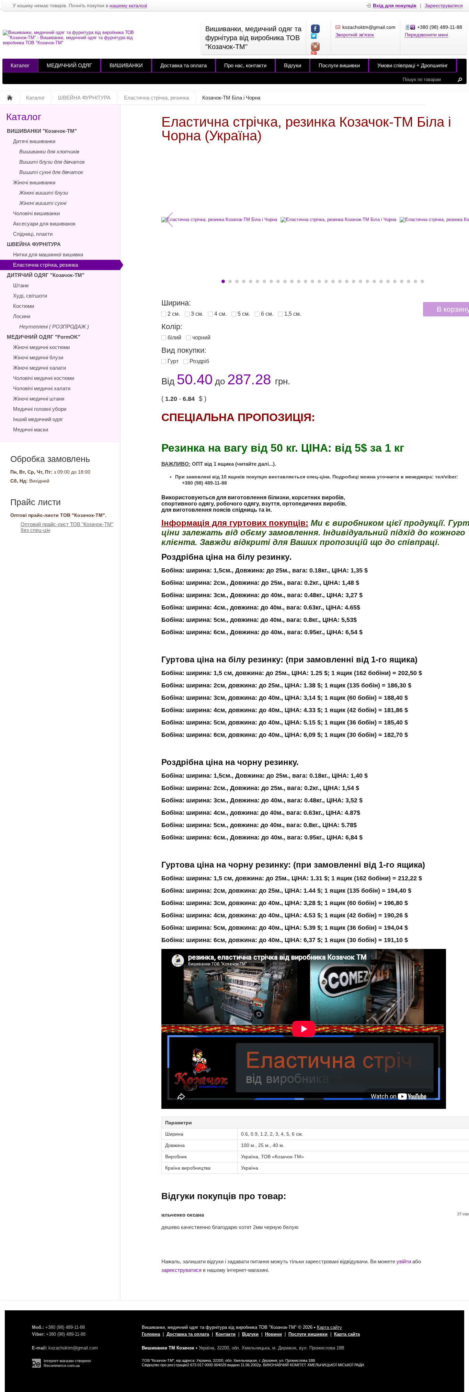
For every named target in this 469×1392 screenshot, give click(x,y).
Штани (20, 285)
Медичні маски (30, 429)
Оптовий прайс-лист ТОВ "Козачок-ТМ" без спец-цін (67, 527)
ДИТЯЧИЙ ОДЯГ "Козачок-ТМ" (45, 275)
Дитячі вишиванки (34, 141)
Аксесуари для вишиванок (44, 224)
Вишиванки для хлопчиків (49, 151)
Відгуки (292, 65)
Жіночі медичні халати (39, 368)
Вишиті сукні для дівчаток (51, 172)
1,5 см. (292, 314)
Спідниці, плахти (33, 234)
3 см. (197, 314)
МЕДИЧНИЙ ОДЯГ (69, 65)
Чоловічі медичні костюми (43, 378)
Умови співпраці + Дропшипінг (412, 65)
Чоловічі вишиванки (36, 213)
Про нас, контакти (245, 65)
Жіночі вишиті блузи (43, 193)
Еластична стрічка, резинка (45, 265)
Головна (151, 1334)
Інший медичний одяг (38, 419)
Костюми (23, 306)
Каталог (20, 65)
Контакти (226, 1334)
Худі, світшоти (30, 296)
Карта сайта (347, 1334)
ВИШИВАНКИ (126, 65)
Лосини (21, 316)
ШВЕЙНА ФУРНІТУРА (34, 244)
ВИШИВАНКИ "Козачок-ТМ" (42, 131)
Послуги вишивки (339, 65)
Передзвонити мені (426, 34)
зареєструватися (181, 1270)
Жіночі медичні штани (38, 399)
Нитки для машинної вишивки (48, 254)
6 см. (267, 314)
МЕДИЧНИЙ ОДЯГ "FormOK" (43, 337)
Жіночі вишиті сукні (42, 203)
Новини (273, 1334)
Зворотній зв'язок (354, 34)
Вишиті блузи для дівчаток (52, 162)
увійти (404, 1261)
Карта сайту (329, 1327)
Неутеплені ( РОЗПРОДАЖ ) (54, 326)
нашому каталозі (128, 5)
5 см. (244, 314)
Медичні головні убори (39, 409)
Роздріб (199, 361)
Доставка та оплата (183, 65)
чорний (201, 337)
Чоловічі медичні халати (41, 388)
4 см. (220, 314)
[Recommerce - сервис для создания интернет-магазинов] (36, 1366)
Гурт (173, 361)
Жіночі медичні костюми (41, 347)
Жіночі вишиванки (34, 182)
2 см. (174, 314)
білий (174, 337)
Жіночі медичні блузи (38, 357)
